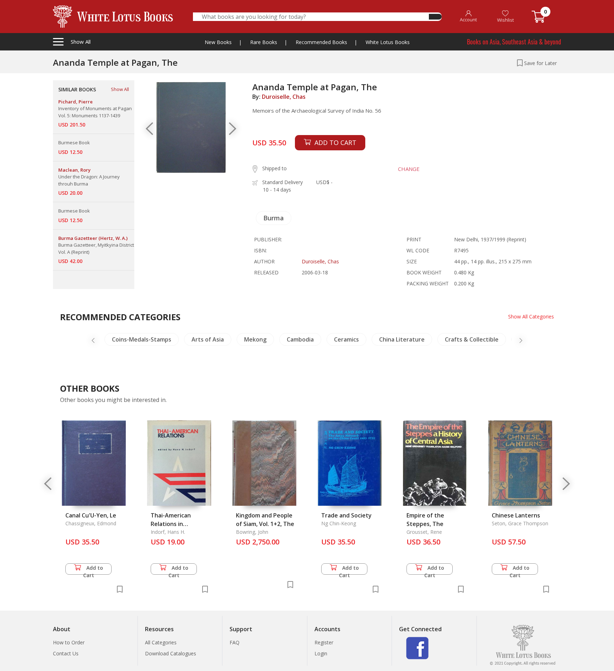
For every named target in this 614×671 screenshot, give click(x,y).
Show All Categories (531, 316)
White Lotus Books (388, 42)
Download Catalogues (170, 653)
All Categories (161, 642)
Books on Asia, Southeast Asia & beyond (514, 41)
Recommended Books (321, 42)
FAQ (234, 642)
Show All (120, 89)
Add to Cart (93, 569)
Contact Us (66, 653)
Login (320, 653)
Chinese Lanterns (516, 515)
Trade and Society (346, 515)
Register (323, 642)
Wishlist (505, 20)
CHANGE (409, 168)
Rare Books (263, 42)
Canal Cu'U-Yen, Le (90, 515)
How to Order (69, 642)
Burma (273, 218)
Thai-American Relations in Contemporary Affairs (181, 523)
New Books (218, 42)
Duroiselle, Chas (284, 97)
